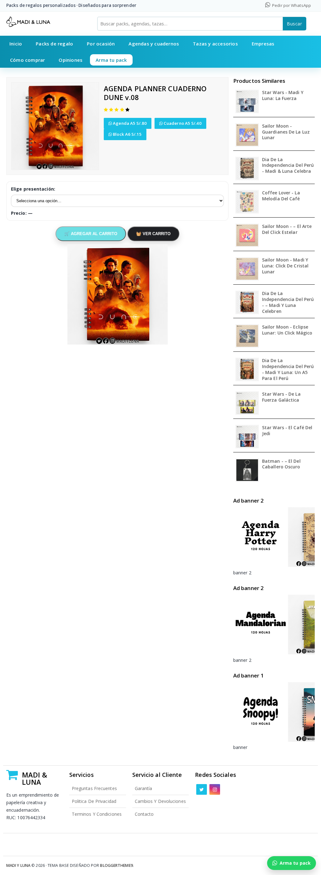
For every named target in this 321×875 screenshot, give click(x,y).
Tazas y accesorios (215, 43)
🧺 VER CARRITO (153, 233)
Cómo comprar (27, 60)
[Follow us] (201, 789)
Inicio (15, 43)
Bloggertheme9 (116, 865)
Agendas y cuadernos (154, 43)
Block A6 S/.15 (127, 134)
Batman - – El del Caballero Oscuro (281, 464)
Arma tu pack (111, 60)
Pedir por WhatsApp (291, 5)
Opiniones (70, 60)
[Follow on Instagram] (214, 789)
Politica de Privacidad (94, 801)
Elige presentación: (33, 189)
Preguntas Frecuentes (94, 788)
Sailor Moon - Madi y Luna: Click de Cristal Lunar (285, 266)
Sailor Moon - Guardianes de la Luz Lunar (286, 132)
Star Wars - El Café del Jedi (287, 430)
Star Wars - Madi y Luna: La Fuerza (282, 95)
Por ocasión (101, 43)
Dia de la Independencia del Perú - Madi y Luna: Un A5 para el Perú (288, 369)
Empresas (263, 43)
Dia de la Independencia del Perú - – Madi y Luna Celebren (288, 302)
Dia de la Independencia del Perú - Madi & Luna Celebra (288, 165)
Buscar (294, 24)
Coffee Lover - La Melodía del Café (281, 196)
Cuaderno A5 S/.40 (182, 123)
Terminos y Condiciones (97, 814)
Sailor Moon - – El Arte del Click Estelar (287, 229)
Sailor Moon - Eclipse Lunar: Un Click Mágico (287, 330)
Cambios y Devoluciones (160, 801)
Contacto (144, 814)
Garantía (143, 788)
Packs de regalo (54, 43)
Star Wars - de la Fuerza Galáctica (281, 397)
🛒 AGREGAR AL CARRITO (90, 233)
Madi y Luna (18, 865)
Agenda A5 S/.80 (129, 123)
